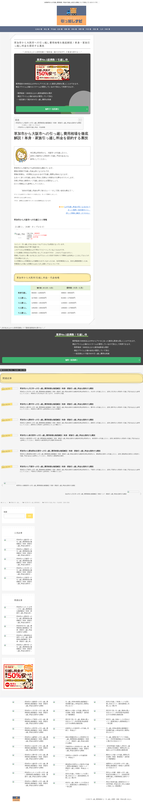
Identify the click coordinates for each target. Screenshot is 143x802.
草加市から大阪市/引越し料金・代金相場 (31, 127)
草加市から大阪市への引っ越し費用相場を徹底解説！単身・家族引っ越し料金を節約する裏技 (48, 123)
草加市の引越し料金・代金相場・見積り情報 (13, 370)
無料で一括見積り (52, 109)
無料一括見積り (71, 360)
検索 (5, 512)
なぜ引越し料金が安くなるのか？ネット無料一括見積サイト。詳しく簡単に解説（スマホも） (77, 210)
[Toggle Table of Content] (79, 120)
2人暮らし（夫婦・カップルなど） (31, 125)
